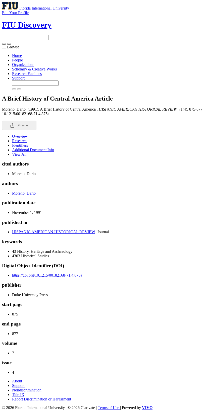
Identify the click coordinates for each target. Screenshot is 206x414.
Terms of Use (109, 407)
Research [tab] (19, 141)
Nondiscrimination (26, 390)
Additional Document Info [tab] (33, 150)
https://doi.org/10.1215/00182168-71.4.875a (47, 275)
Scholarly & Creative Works (34, 69)
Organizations (23, 64)
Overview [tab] (20, 136)
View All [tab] (19, 154)
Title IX (18, 394)
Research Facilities (27, 73)
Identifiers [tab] (20, 145)
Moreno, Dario (24, 193)
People (17, 60)
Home (17, 55)
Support (18, 78)
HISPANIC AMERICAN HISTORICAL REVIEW (53, 232)
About (17, 381)
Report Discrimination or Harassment (41, 399)
